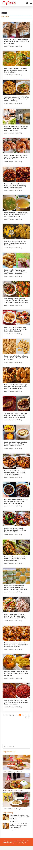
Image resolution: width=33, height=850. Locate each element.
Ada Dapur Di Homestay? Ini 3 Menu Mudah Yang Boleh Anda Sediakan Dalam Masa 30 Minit (16, 128)
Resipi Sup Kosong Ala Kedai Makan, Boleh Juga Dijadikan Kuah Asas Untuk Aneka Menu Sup (16, 214)
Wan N (6, 46)
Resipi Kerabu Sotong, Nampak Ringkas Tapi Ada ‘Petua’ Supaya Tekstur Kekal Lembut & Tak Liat (15, 616)
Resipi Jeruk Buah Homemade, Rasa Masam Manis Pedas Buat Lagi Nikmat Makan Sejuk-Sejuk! (15, 444)
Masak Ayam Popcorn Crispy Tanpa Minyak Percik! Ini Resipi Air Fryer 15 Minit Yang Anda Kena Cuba (15, 387)
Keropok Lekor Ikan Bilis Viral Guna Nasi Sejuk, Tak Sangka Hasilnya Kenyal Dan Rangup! (19, 826)
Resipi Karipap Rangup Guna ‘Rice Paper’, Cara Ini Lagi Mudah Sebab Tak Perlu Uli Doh (20, 817)
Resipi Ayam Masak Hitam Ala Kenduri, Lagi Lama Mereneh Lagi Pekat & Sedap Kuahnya (15, 530)
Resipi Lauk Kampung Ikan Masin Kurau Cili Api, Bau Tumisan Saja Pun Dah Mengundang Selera (16, 645)
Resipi (20, 46)
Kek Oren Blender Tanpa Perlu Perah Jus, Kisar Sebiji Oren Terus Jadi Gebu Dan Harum (16, 673)
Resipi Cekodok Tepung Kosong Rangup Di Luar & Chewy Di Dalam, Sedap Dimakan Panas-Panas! (15, 272)
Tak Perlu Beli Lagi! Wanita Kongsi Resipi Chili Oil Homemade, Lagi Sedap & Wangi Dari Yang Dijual (15, 415)
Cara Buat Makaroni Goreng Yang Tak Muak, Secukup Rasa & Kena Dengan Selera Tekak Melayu (16, 99)
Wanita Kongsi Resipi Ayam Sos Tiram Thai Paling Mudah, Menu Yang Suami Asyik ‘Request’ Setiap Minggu (16, 300)
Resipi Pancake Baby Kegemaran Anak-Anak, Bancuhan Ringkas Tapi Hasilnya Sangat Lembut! (15, 329)
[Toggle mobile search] (27, 3)
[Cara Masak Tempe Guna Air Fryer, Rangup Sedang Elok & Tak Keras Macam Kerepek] (16, 231)
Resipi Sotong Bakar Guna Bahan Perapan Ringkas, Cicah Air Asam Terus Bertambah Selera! (15, 473)
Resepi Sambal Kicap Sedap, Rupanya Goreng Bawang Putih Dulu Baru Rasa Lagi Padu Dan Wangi (16, 501)
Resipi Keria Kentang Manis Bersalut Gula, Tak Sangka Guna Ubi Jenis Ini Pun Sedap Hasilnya (16, 157)
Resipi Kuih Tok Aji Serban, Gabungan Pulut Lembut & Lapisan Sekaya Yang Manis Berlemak (16, 41)
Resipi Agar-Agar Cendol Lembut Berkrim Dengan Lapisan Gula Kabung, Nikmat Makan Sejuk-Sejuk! (16, 587)
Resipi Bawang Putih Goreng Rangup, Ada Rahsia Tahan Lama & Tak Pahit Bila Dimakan (16, 358)
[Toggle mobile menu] (31, 3)
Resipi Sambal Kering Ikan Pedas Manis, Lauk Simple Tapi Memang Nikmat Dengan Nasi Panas (15, 186)
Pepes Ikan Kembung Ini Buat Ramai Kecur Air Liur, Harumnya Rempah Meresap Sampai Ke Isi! (16, 559)
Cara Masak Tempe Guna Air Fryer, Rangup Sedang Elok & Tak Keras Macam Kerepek (15, 243)
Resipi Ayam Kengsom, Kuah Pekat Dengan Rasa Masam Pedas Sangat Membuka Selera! (15, 70)
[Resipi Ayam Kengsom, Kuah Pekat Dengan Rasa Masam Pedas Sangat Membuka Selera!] (16, 58)
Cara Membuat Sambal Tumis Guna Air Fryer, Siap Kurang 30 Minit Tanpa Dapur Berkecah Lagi (16, 702)
